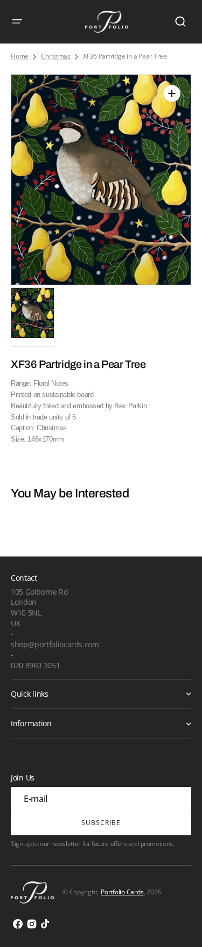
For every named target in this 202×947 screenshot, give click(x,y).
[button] (17, 21)
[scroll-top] (179, 924)
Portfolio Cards (122, 892)
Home (20, 56)
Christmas (56, 56)
